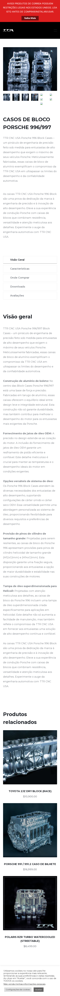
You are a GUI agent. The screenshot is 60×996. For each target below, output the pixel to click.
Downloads (17, 286)
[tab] (30, 260)
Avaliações (17, 295)
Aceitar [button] (38, 989)
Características (19, 268)
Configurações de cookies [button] (18, 989)
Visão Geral (17, 259)
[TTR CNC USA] (8, 30)
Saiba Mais (30, 18)
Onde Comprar (19, 277)
